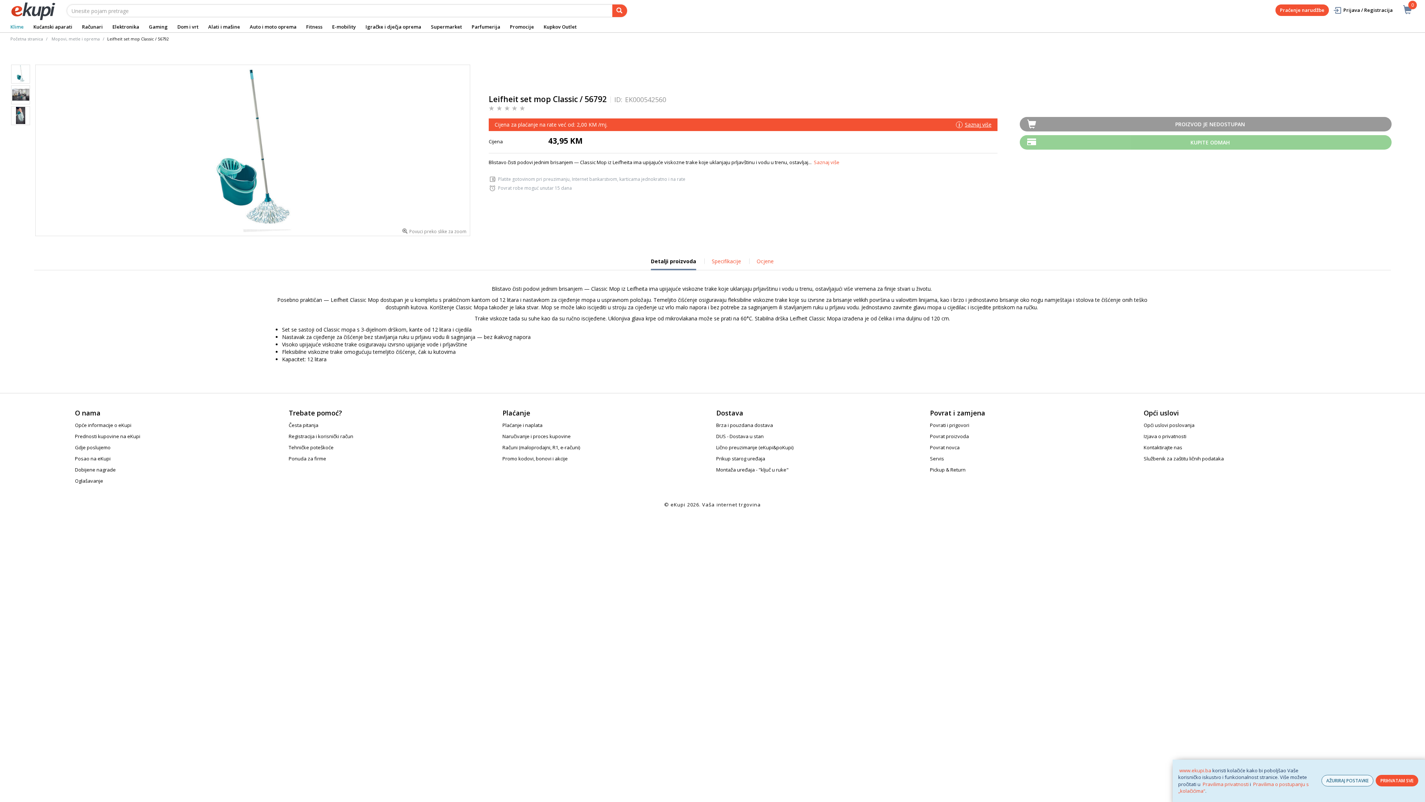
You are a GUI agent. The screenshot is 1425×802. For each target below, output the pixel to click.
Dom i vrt (188, 26)
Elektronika (125, 26)
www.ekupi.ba (1195, 770)
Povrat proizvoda (949, 436)
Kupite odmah (1210, 142)
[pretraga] (619, 10)
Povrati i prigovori (949, 425)
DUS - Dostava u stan (740, 436)
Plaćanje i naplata (522, 425)
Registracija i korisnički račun (321, 436)
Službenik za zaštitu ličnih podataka (1184, 458)
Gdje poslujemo (93, 447)
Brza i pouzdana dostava (744, 425)
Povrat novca (945, 447)
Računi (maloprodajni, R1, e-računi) (541, 447)
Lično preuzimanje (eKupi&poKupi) (754, 447)
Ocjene (765, 261)
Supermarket (446, 26)
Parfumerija (486, 26)
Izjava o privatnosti (1165, 436)
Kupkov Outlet (560, 26)
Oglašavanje (89, 480)
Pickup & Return (948, 469)
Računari (92, 26)
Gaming (158, 26)
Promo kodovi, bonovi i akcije (535, 458)
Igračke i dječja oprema (393, 26)
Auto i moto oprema (273, 26)
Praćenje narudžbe (1302, 10)
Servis (937, 458)
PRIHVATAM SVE (1396, 780)
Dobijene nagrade (95, 469)
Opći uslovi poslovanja (1169, 425)
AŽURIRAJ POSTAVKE (1347, 780)
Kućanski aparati (52, 26)
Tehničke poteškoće (311, 447)
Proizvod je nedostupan (1210, 124)
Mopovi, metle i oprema (76, 39)
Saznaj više (826, 162)
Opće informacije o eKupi (103, 425)
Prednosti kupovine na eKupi (107, 436)
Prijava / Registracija (1368, 10)
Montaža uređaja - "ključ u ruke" (752, 469)
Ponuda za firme (307, 458)
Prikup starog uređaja (740, 458)
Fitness (314, 26)
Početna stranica (26, 39)
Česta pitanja (303, 425)
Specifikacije (726, 261)
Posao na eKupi (93, 458)
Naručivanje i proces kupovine (536, 436)
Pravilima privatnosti (1226, 784)
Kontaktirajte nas (1163, 447)
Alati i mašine (224, 26)
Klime (17, 26)
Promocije (522, 26)
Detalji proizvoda (673, 264)
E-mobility (344, 26)
